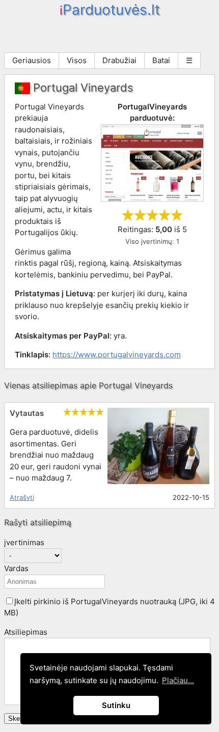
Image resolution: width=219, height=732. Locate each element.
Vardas (16, 568)
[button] (9, 601)
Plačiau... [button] (178, 680)
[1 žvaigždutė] (128, 215)
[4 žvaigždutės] (164, 215)
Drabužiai (119, 60)
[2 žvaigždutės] (140, 215)
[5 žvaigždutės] (177, 215)
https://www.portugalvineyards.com (116, 354)
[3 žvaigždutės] (152, 215)
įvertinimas (24, 542)
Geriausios (31, 60)
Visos (77, 60)
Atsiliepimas (25, 632)
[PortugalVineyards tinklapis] (152, 199)
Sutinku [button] (116, 705)
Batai (161, 60)
